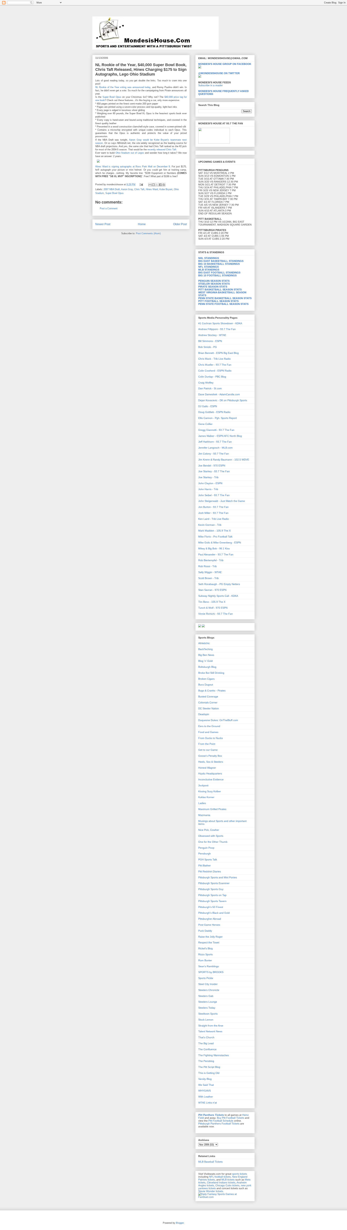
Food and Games (208, 732)
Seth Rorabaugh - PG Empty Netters (219, 584)
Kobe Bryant (165, 189)
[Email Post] (141, 184)
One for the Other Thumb (212, 841)
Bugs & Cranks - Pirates (212, 690)
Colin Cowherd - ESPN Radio (215, 370)
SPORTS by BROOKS (210, 972)
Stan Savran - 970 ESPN (212, 589)
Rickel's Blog (205, 948)
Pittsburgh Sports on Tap (212, 895)
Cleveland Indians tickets (221, 1182)
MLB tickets (228, 1179)
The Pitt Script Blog (209, 1067)
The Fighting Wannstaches (213, 1055)
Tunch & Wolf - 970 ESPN (213, 607)
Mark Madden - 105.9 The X (214, 530)
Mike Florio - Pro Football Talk (215, 536)
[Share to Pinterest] (164, 185)
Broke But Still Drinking (211, 672)
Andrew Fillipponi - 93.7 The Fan (217, 329)
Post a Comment (108, 208)
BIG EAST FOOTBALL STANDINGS (219, 272)
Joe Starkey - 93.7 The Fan (214, 471)
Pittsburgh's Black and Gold (214, 912)
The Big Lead (206, 1043)
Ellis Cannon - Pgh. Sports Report (217, 418)
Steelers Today (206, 1007)
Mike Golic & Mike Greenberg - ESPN (219, 542)
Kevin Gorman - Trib (209, 524)
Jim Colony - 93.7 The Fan (213, 453)
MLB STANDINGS (208, 269)
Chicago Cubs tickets (227, 1185)
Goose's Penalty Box (210, 755)
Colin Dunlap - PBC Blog (212, 376)
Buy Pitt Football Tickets (230, 1117)
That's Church (206, 1037)
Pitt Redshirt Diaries (209, 871)
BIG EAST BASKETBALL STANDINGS (220, 261)
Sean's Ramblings (208, 966)
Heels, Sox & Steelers (210, 761)
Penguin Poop (206, 847)
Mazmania (204, 815)
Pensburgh (204, 853)
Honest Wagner (207, 767)
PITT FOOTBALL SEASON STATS (218, 301)
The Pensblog (206, 1061)
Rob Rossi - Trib (207, 566)
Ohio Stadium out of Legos (130, 152)
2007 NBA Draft (112, 189)
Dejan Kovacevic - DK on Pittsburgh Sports (222, 400)
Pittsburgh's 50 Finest (210, 907)
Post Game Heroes (209, 924)
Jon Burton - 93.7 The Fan (213, 506)
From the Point (206, 743)
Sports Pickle (205, 978)
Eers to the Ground (209, 726)
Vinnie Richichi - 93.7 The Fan (215, 613)
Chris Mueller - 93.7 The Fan (214, 364)
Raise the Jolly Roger (210, 936)
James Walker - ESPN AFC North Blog (220, 435)
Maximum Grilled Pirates (212, 809)
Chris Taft (139, 189)
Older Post (180, 224)
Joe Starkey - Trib (208, 477)
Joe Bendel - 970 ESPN (211, 465)
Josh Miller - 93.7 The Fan (213, 512)
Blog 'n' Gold (205, 660)
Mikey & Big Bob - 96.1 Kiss (214, 548)
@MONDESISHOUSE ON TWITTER (219, 73)
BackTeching (205, 649)
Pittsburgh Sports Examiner (214, 883)
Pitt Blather (204, 865)
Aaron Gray (127, 189)
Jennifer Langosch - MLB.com (215, 447)
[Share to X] (157, 185)
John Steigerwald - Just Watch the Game (221, 501)
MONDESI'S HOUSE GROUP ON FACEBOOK (224, 64)
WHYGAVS (204, 1090)
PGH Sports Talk (207, 859)
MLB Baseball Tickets (210, 1161)
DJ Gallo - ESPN (207, 406)
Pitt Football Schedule (220, 1120)
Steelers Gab (205, 996)
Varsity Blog (205, 1078)
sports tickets (239, 1173)
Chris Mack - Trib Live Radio (214, 358)
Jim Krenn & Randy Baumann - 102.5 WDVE (223, 459)
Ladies (202, 803)
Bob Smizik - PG (207, 347)
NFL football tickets (220, 1176)
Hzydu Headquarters (210, 773)
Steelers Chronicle (208, 990)
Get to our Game (208, 749)
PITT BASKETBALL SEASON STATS (220, 289)
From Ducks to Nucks (210, 738)
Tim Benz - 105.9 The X (211, 601)
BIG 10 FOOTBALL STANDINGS (217, 275)
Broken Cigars (206, 678)
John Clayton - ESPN (210, 483)
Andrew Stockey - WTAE (212, 335)
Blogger (180, 1223)
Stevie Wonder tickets (210, 1191)
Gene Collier (205, 424)
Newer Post (102, 224)
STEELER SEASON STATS (214, 283)
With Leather (205, 1096)
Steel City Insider (208, 984)
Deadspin (203, 714)
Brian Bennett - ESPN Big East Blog (218, 353)
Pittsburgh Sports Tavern (212, 901)
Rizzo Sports (205, 954)
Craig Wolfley (205, 382)
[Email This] (150, 185)
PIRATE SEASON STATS (212, 286)
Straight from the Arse (210, 1025)
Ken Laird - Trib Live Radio (213, 518)
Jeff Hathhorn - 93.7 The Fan (215, 441)
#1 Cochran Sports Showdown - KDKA (220, 323)
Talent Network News (210, 1031)
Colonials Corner (207, 702)
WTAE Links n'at (207, 1102)
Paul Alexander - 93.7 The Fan (215, 554)
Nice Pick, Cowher (208, 829)
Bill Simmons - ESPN (210, 341)
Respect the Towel (208, 942)
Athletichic (204, 643)
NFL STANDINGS (208, 266)
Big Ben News (206, 654)
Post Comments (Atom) (148, 233)
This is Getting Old (208, 1073)
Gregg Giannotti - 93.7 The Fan (216, 429)
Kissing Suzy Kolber (209, 791)
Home (142, 224)
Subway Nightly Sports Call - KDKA (218, 595)
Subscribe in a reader (210, 85)
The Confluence (207, 1049)
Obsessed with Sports (210, 835)
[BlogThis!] (153, 185)
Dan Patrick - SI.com (210, 388)
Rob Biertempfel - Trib (210, 560)
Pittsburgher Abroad (209, 918)
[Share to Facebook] (160, 185)
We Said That (206, 1084)
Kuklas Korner (206, 797)
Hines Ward (152, 189)
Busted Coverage (208, 696)
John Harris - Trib (208, 489)
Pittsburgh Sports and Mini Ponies (217, 877)
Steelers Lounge (207, 1001)
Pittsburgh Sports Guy (210, 889)
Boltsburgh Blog (207, 666)
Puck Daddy (205, 930)
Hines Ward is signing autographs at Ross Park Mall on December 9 (132, 166)
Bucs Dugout (205, 684)
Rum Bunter (205, 960)
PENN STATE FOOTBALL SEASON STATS (223, 304)
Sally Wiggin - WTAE (210, 572)
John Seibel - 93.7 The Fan (214, 495)
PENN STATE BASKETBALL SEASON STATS (225, 298)
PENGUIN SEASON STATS (214, 280)
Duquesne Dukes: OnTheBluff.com (218, 720)
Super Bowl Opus (114, 193)
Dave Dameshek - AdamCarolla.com (219, 394)
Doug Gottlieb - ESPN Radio (214, 412)
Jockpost (203, 785)
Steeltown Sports (208, 1013)
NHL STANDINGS (208, 258)
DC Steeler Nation (208, 708)
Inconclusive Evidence (211, 779)
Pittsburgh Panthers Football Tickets (218, 1123)
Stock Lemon (205, 1019)
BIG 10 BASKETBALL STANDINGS (219, 263)
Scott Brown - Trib (208, 578)
